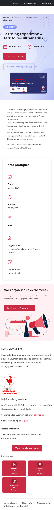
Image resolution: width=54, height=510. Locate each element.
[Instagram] (40, 465)
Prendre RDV (46, 3)
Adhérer (15, 3)
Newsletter (14, 485)
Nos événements (16, 17)
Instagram (40, 469)
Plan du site (29, 503)
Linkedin (14, 469)
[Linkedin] (14, 465)
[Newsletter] (14, 481)
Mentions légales (10, 503)
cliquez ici (39, 414)
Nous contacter (30, 3)
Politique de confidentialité (16, 506)
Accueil (6, 17)
